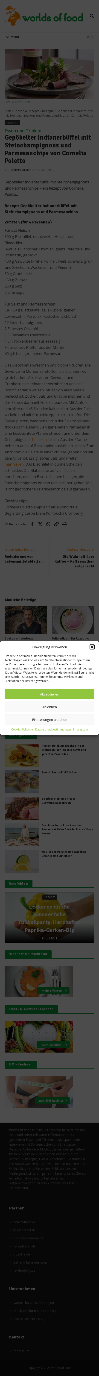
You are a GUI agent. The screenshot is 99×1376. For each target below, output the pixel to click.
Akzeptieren (49, 694)
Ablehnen (49, 706)
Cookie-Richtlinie (22, 729)
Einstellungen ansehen (49, 719)
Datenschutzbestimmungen (53, 729)
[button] (92, 647)
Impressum (80, 729)
